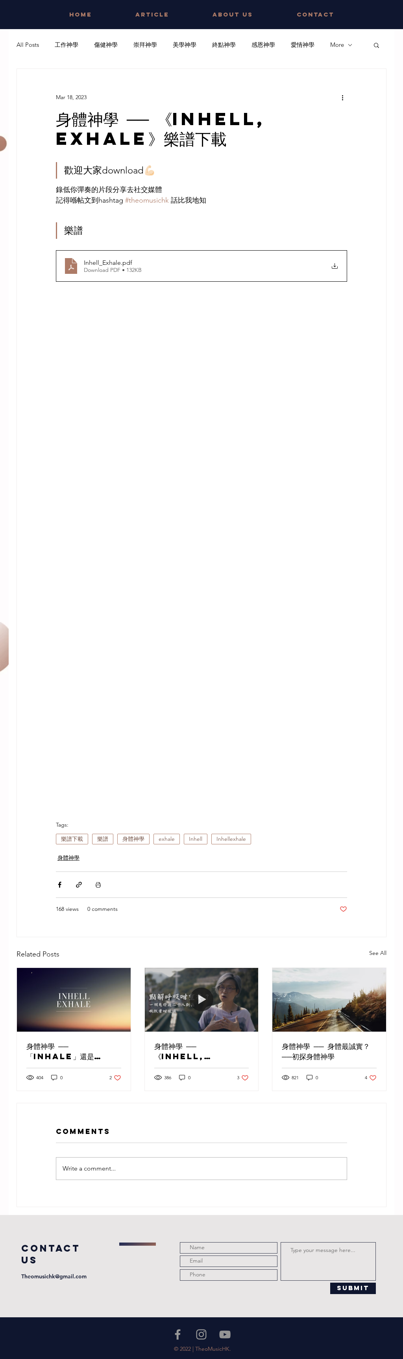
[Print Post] (98, 884)
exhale (167, 838)
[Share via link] (79, 884)
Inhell (195, 838)
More (337, 44)
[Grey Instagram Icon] (201, 1334)
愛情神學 (302, 44)
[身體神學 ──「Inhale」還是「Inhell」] (74, 1000)
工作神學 (66, 44)
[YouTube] (225, 1334)
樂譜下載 (72, 838)
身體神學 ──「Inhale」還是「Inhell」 (60, 1051)
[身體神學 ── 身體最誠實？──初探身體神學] (329, 1000)
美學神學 (184, 44)
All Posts (28, 44)
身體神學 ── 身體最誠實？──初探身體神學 (326, 1051)
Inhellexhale (231, 838)
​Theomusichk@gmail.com (54, 1276)
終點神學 (224, 44)
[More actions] (342, 97)
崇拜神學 (145, 44)
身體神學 (133, 838)
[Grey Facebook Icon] (178, 1334)
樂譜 (102, 838)
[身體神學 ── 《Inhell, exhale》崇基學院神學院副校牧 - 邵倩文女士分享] (202, 1000)
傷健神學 (106, 44)
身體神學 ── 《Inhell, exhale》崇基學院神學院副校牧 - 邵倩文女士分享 (200, 1051)
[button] (376, 45)
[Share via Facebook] (59, 884)
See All (377, 952)
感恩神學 (263, 44)
